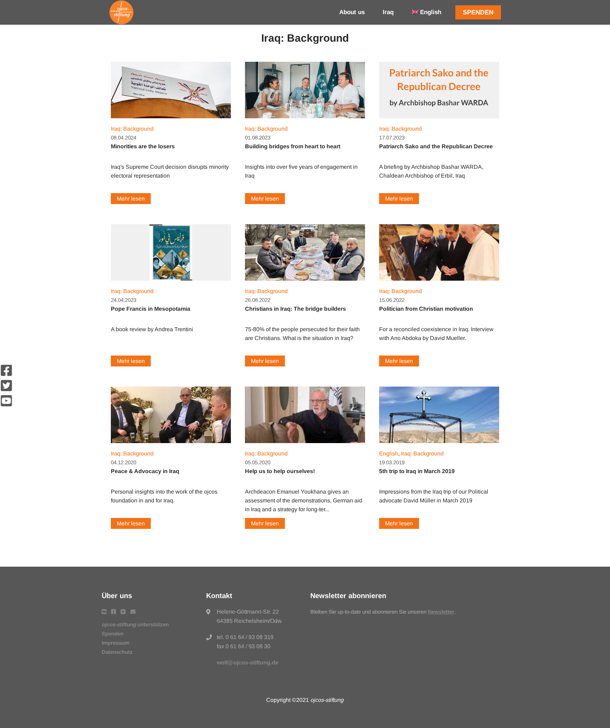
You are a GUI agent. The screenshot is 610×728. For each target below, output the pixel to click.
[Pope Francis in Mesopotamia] (171, 282)
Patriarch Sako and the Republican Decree (436, 146)
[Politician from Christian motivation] (439, 282)
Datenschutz (117, 652)
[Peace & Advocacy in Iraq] (171, 445)
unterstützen (135, 624)
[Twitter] (6, 390)
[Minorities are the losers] (171, 120)
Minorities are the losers (143, 146)
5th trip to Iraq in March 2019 (417, 471)
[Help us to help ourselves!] (305, 445)
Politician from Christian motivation (426, 309)
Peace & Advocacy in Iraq (145, 471)
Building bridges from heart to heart (292, 146)
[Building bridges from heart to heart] (305, 120)
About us (352, 12)
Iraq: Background (132, 129)
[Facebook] (6, 375)
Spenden (478, 12)
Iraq (388, 12)
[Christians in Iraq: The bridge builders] (305, 282)
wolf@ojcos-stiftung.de (248, 663)
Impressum (115, 643)
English (388, 453)
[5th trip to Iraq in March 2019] (439, 445)
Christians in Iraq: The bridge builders (295, 309)
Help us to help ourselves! (280, 471)
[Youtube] (6, 405)
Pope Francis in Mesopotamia (150, 309)
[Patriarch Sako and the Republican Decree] (439, 120)
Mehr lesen (131, 199)
